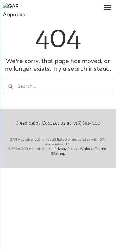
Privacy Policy (65, 149)
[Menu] (107, 8)
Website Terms (93, 149)
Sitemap (58, 154)
